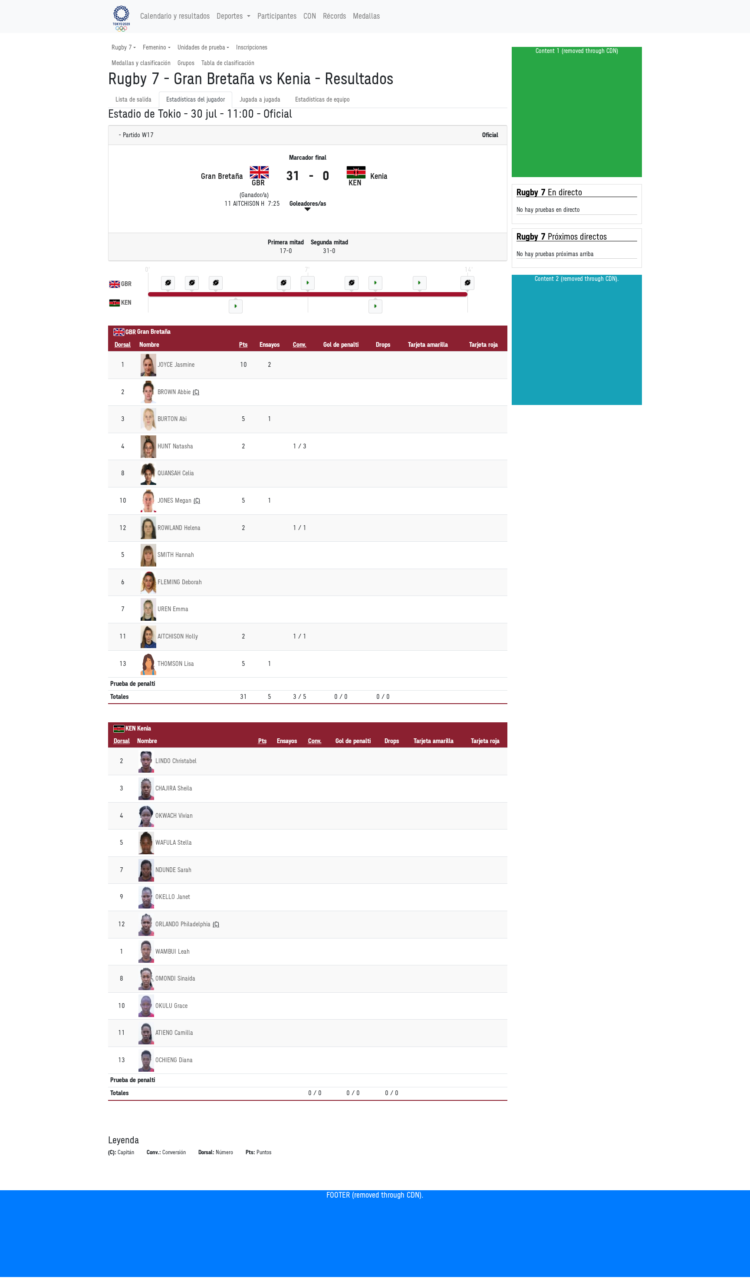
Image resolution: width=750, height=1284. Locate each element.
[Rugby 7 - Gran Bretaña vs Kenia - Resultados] (121, 16)
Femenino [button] (154, 47)
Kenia (144, 728)
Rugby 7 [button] (122, 47)
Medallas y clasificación (141, 63)
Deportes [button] (230, 16)
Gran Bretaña (154, 332)
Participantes (276, 16)
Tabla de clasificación (227, 63)
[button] (307, 209)
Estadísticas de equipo (322, 99)
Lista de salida (133, 99)
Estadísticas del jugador (195, 99)
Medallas (366, 16)
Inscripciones (251, 47)
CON (309, 16)
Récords (334, 16)
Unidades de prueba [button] (201, 47)
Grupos (186, 63)
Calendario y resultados (175, 16)
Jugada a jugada (260, 99)
